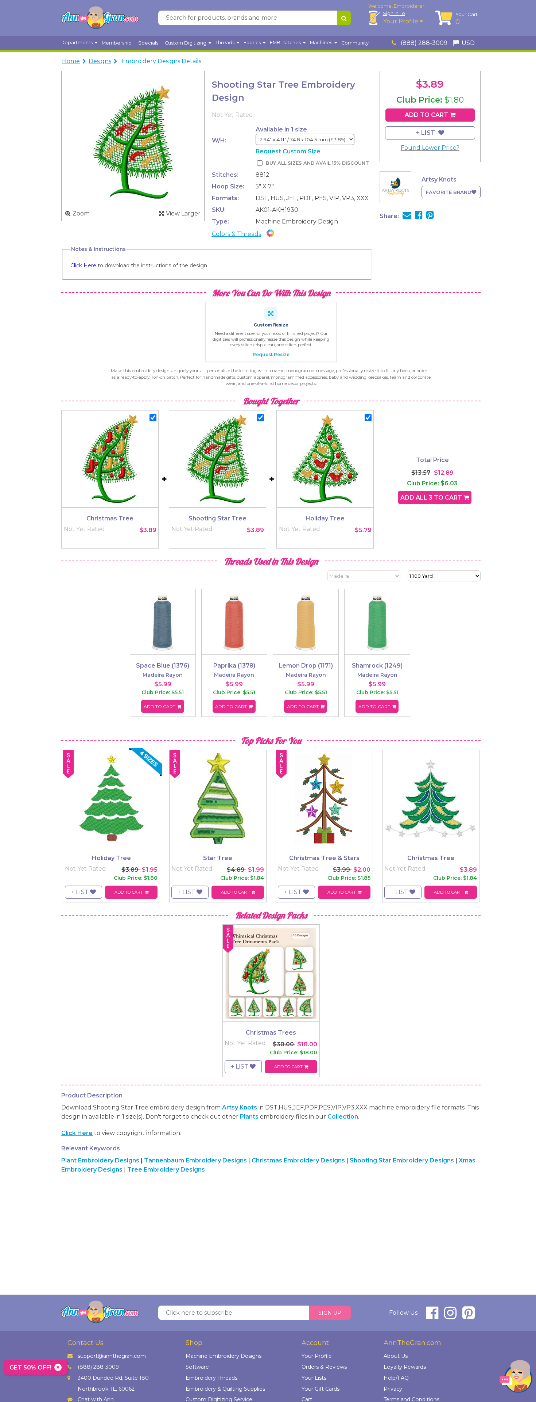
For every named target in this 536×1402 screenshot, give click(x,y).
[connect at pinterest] (468, 1316)
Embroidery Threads (211, 1378)
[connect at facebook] (432, 1316)
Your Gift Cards (320, 1389)
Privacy (393, 1389)
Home (71, 61)
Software (197, 1367)
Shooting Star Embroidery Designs (402, 1160)
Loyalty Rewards (405, 1367)
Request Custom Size (288, 151)
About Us (396, 1356)
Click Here (84, 265)
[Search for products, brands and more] (344, 18)
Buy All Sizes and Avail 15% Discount (317, 163)
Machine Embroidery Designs (223, 1356)
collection (342, 1116)
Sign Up (329, 1313)
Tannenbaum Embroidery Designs (196, 1160)
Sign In (394, 13)
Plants (249, 1116)
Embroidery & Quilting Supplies (225, 1389)
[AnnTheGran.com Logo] (99, 17)
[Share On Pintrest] (430, 216)
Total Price (432, 459)
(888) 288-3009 (423, 42)
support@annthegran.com (112, 1356)
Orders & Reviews (324, 1367)
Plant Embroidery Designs (101, 1160)
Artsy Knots (239, 1107)
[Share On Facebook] (419, 216)
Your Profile (401, 21)
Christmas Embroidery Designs (299, 1160)
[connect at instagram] (450, 1316)
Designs (100, 61)
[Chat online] (516, 1378)
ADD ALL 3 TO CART (431, 497)
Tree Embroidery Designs (166, 1169)
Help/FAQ (396, 1378)
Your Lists (314, 1378)
